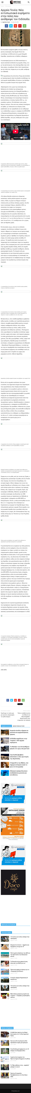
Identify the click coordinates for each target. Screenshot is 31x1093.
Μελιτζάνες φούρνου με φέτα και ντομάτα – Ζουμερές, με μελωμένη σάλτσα (20, 995)
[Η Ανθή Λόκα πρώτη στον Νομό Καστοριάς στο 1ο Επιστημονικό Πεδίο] (5, 1034)
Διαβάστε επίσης (6, 726)
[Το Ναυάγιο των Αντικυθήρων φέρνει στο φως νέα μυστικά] (5, 749)
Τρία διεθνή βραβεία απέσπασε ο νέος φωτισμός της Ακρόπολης (19, 756)
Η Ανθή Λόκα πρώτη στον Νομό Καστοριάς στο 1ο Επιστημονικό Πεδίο (19, 1034)
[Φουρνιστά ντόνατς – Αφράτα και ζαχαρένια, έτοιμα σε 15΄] (5, 947)
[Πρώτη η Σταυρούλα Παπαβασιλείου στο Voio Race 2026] (5, 1075)
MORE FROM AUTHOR (18, 726)
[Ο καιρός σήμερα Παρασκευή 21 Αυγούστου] (5, 980)
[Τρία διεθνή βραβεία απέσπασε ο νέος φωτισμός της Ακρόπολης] (5, 757)
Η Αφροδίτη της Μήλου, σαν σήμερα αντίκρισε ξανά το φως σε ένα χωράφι (19, 765)
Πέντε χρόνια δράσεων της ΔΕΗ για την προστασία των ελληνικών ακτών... (20, 954)
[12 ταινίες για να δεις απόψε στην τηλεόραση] (5, 939)
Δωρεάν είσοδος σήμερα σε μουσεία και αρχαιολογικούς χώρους (19, 732)
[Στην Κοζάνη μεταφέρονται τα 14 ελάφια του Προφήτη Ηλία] (5, 1051)
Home (2, 6)
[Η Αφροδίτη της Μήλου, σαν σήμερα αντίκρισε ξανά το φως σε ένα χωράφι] (5, 765)
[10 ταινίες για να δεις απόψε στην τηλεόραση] (5, 988)
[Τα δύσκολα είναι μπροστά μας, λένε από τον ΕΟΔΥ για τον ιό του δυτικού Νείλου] (5, 963)
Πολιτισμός (8, 6)
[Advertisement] (15, 683)
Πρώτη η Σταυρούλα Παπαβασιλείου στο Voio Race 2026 (18, 1075)
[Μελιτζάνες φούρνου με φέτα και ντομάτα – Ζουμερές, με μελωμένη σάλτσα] (5, 996)
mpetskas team (6, 22)
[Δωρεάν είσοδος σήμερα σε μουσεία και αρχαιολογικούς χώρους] (5, 732)
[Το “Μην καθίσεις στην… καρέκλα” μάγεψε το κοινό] (5, 1067)
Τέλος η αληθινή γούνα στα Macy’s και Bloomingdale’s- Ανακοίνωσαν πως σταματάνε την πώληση (23, 716)
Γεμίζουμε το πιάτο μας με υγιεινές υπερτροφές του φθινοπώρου (7, 714)
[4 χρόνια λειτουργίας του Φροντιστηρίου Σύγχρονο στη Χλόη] (5, 1059)
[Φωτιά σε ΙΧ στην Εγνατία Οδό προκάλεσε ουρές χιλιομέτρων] (5, 1043)
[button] (28, 2)
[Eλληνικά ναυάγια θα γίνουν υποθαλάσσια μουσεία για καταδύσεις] (5, 773)
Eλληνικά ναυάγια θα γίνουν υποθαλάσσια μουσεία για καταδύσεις (18, 773)
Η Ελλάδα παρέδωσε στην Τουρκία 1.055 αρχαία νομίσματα (18, 740)
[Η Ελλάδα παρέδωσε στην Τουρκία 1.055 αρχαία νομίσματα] (5, 740)
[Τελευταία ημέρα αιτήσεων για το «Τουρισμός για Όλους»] (5, 972)
